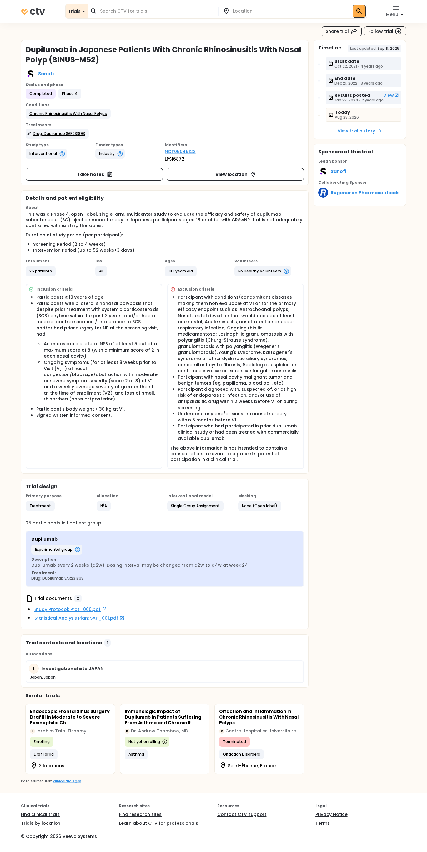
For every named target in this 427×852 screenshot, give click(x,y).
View (388, 95)
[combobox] (157, 11)
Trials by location (40, 823)
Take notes (90, 174)
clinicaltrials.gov (67, 781)
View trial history (356, 131)
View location (231, 174)
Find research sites (140, 814)
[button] (68, 114)
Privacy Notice (331, 814)
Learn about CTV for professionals (158, 823)
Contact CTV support (241, 814)
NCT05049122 (180, 151)
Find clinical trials (40, 814)
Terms (322, 823)
